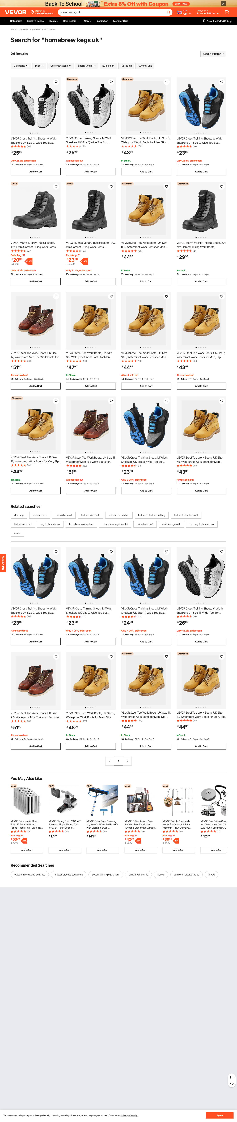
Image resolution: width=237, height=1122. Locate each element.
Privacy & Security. (129, 1115)
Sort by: (207, 53)
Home (13, 29)
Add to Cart (35, 171)
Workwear (24, 29)
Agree (220, 1115)
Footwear (36, 29)
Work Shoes (49, 29)
